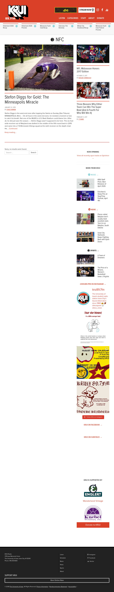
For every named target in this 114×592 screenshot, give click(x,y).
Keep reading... (10, 132)
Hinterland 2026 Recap (8, 27)
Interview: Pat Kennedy (63, 27)
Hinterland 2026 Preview (27, 27)
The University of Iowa (16, 587)
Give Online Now (57, 580)
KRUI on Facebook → (93, 425)
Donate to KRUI (93, 525)
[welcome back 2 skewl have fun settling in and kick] (93, 362)
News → (94, 209)
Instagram (92, 554)
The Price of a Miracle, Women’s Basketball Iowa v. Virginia (103, 272)
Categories (72, 18)
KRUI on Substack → (93, 437)
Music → (95, 175)
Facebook (92, 558)
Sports (62, 568)
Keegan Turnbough (85, 78)
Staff (83, 18)
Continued (13, 128)
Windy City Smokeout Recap (82, 27)
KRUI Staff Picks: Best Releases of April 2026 (102, 183)
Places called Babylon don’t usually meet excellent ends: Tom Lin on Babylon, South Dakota (103, 221)
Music (62, 561)
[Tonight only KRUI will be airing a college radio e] (93, 397)
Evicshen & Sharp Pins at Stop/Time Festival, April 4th (103, 196)
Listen (62, 18)
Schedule (63, 558)
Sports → (94, 250)
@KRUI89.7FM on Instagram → (93, 284)
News (61, 565)
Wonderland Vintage (93, 501)
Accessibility (72, 587)
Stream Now (85, 10)
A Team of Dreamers (101, 256)
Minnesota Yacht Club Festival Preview (101, 28)
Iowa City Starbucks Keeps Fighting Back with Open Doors (103, 237)
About (91, 18)
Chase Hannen (11, 110)
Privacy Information (42, 587)
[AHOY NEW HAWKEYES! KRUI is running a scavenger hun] (93, 328)
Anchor (91, 561)
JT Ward (81, 119)
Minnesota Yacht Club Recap (45, 27)
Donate (100, 18)
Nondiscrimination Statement (58, 587)
